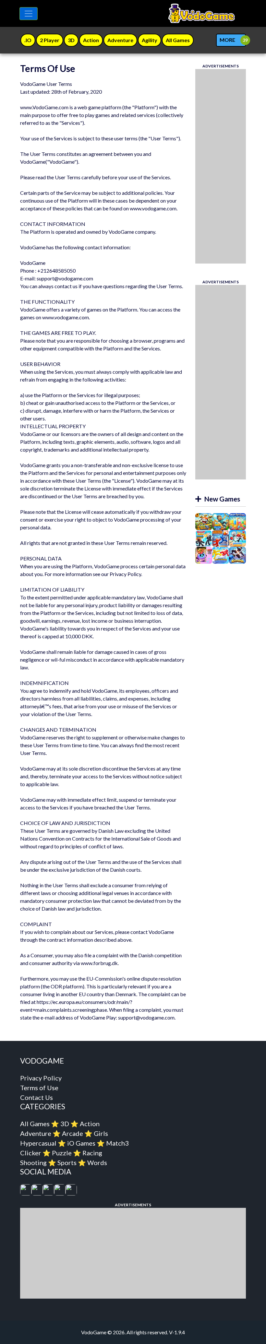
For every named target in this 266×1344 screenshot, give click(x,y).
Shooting (33, 1162)
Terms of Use (39, 1087)
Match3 (117, 1143)
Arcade (72, 1133)
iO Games (81, 1143)
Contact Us (36, 1097)
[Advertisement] (220, 166)
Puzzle (62, 1153)
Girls (101, 1133)
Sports (67, 1162)
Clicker (30, 1153)
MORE (227, 40)
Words (97, 1162)
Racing (92, 1153)
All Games (35, 1123)
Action (90, 1123)
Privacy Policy (41, 1078)
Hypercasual (38, 1143)
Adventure (35, 1133)
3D (64, 1123)
